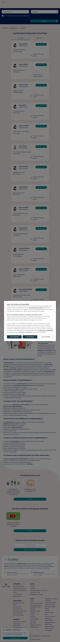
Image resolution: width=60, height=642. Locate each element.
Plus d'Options (45, 336)
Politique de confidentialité (46, 330)
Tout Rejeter (30, 336)
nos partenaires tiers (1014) (35, 307)
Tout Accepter (14, 336)
